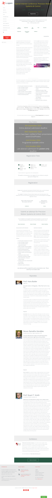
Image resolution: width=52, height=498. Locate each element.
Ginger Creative (34, 487)
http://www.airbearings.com (35, 453)
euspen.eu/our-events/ (24, 470)
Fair (27, 40)
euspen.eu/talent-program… (25, 475)
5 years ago (22, 471)
